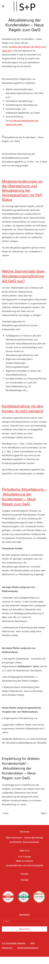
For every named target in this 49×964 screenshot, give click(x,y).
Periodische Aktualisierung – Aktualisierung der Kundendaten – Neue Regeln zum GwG (24, 496)
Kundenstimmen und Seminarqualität (24, 865)
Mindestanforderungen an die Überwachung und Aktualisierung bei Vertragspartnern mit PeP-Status (22, 190)
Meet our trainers (24, 860)
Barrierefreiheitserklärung (27, 947)
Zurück (5, 813)
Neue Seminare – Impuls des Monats (24, 837)
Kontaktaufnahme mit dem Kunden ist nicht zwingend (22, 408)
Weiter (43, 813)
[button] (3, 6)
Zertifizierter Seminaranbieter (24, 841)
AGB (32, 943)
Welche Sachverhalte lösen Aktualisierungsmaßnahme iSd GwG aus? (23, 276)
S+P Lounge (24, 856)
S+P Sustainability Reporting (13, 943)
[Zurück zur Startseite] (24, 6)
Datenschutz (7, 947)
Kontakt (24, 879)
